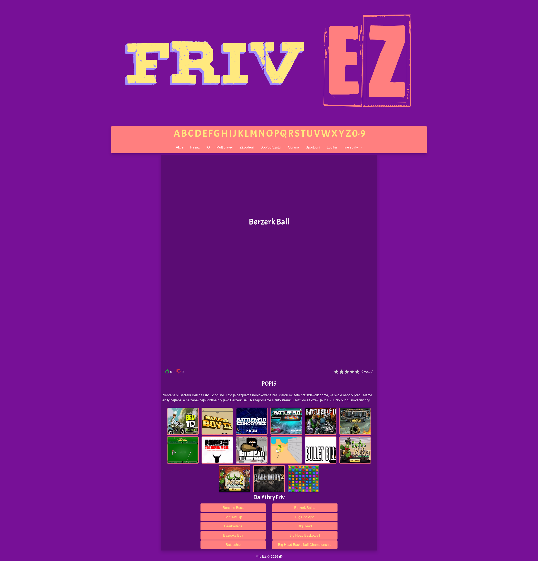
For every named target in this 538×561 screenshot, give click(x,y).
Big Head (305, 526)
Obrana (293, 147)
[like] (167, 372)
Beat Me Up (233, 516)
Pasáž (195, 147)
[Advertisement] (128, 220)
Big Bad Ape (304, 516)
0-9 (358, 133)
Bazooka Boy (233, 535)
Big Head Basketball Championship (304, 544)
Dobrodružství (270, 147)
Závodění (247, 147)
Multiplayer (224, 147)
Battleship (233, 544)
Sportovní (313, 147)
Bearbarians (233, 526)
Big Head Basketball (304, 535)
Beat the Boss (233, 507)
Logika (332, 147)
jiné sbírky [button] (352, 147)
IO (208, 147)
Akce (179, 147)
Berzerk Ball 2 (304, 507)
